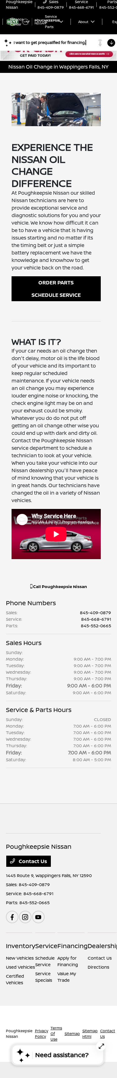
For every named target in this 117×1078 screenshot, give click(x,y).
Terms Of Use (56, 1033)
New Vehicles (20, 958)
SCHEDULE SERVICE (56, 295)
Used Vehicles (20, 967)
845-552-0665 (96, 626)
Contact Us (32, 861)
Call (59, 586)
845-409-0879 (95, 612)
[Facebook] (12, 917)
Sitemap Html (90, 1033)
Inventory (20, 946)
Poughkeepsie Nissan (19, 1033)
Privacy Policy (41, 1033)
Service (46, 946)
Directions (98, 967)
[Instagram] (25, 917)
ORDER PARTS (56, 282)
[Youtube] (38, 917)
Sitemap (72, 1033)
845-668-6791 (96, 619)
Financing (72, 946)
